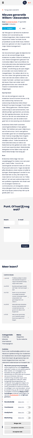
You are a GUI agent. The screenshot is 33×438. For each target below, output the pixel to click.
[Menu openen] (3, 3)
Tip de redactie (22, 339)
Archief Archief (11, 22)
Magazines (20, 337)
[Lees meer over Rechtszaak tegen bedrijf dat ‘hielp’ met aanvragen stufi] (16, 288)
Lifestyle (5, 339)
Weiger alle (17, 423)
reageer (10, 28)
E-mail (20, 220)
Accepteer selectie (17, 427)
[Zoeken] (25, 3)
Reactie (7, 228)
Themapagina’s (7, 344)
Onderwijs (5, 337)
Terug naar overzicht (11, 10)
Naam (6, 220)
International (6, 341)
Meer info (21, 402)
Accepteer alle (17, 432)
